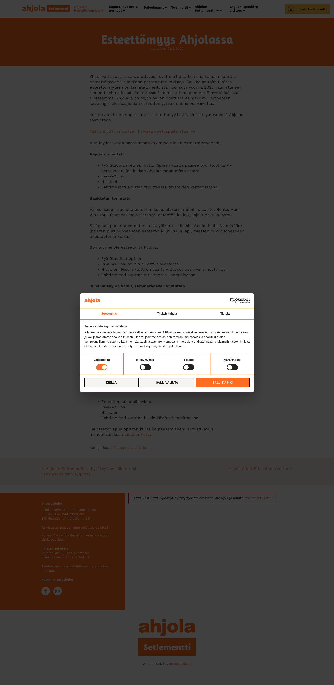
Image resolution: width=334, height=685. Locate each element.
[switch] (145, 367)
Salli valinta (167, 382)
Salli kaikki (223, 382)
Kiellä (111, 382)
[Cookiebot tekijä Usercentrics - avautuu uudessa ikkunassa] (233, 301)
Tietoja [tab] (225, 313)
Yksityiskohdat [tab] (167, 313)
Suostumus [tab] (109, 313)
